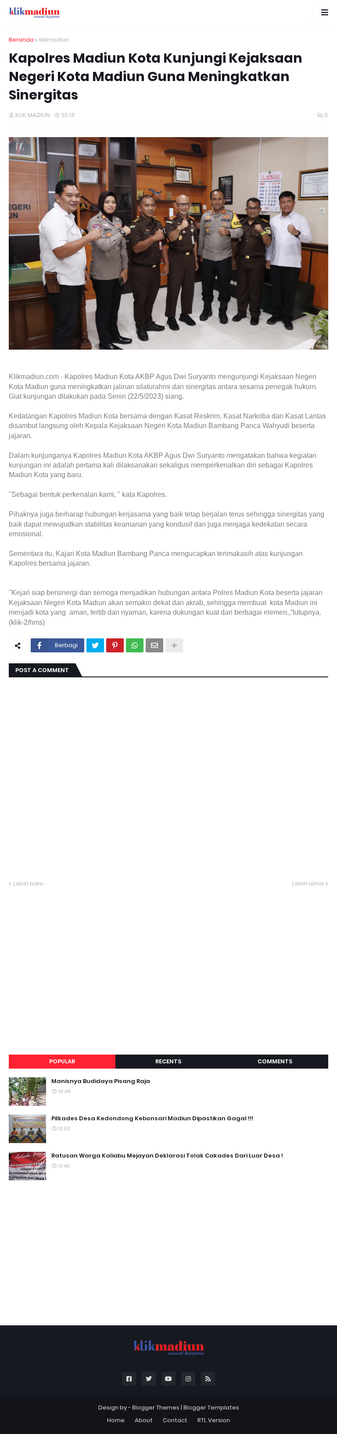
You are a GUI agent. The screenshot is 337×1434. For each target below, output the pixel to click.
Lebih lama (308, 883)
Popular (62, 1061)
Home (116, 1420)
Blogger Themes (155, 1407)
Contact (175, 1420)
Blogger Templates (211, 1407)
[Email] (154, 645)
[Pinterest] (115, 645)
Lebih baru (28, 883)
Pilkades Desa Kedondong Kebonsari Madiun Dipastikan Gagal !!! (152, 1118)
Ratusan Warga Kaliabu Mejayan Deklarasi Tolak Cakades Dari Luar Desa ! (167, 1156)
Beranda (21, 39)
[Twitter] (95, 645)
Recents (168, 1061)
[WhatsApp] (134, 645)
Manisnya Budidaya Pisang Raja (100, 1081)
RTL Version (213, 1420)
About (144, 1420)
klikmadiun (54, 39)
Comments (275, 1061)
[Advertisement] (168, 960)
